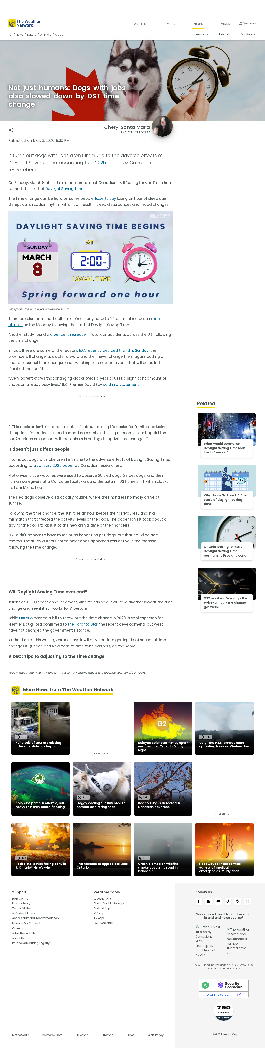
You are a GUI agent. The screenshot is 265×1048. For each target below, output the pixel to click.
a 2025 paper (106, 162)
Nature (31, 35)
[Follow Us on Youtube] (218, 902)
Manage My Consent (26, 923)
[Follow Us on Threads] (237, 902)
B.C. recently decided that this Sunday (114, 350)
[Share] (11, 130)
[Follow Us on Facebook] (199, 902)
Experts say (105, 198)
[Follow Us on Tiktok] (228, 902)
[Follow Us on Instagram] (208, 902)
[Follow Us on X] (247, 902)
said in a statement (121, 384)
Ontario (26, 618)
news (19, 35)
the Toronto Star (83, 624)
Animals (45, 35)
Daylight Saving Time (64, 188)
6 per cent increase (68, 334)
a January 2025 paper (53, 465)
